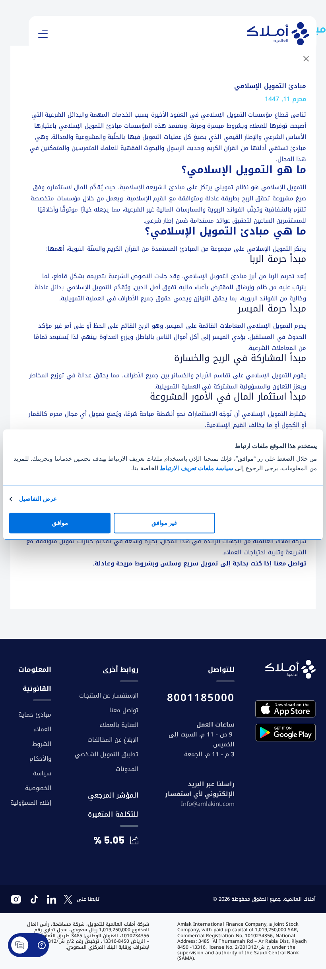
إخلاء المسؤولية (30, 802)
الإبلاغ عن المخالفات (112, 739)
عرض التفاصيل (38, 498)
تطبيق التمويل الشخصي (106, 754)
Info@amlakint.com (208, 803)
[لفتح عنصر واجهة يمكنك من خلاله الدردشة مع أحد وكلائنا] (28, 949)
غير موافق (164, 522)
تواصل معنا (290, 563)
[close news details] (306, 60)
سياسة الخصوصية (38, 781)
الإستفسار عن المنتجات (108, 695)
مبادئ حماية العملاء (34, 722)
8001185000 (201, 698)
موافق (60, 522)
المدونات (127, 769)
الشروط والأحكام (40, 751)
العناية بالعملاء (118, 725)
